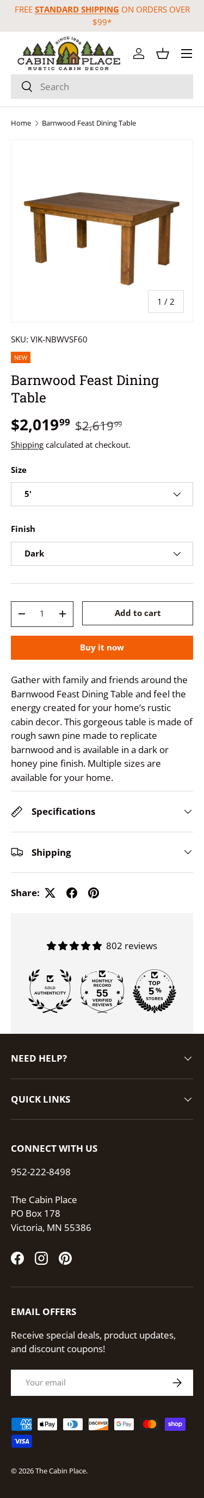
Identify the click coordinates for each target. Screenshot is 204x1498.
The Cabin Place (60, 1471)
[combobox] (102, 86)
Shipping (27, 444)
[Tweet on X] (50, 893)
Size (19, 469)
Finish (23, 528)
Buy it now (102, 647)
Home (21, 123)
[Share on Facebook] (72, 893)
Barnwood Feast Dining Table (89, 123)
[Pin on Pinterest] (93, 893)
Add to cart (138, 612)
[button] (163, 54)
